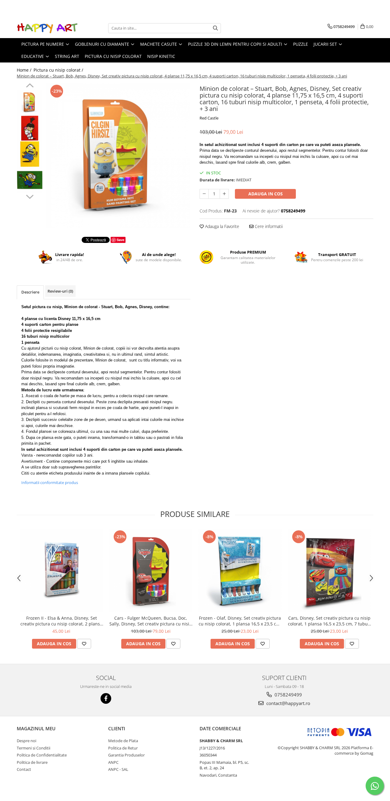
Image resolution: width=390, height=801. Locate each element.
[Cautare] (215, 28)
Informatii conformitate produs (49, 482)
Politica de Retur (123, 748)
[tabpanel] (118, 155)
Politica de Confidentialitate (42, 755)
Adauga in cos (265, 194)
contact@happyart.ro (287, 703)
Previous (29, 86)
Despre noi (26, 740)
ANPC (113, 762)
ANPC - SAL (118, 769)
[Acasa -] (47, 28)
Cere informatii (268, 226)
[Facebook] (106, 698)
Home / (25, 70)
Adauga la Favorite (221, 226)
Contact (24, 769)
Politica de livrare (32, 762)
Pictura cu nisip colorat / (59, 70)
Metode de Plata (123, 740)
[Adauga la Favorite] (84, 644)
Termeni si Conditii (33, 748)
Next (29, 196)
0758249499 (287, 695)
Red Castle (209, 118)
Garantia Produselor (126, 755)
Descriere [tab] (30, 292)
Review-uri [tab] (60, 291)
